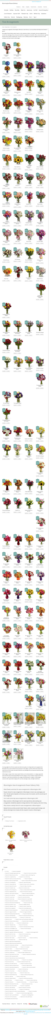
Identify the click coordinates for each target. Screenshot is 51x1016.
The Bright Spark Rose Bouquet (6, 315)
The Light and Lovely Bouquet (39, 654)
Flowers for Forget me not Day (10, 972)
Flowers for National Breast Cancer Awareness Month (15, 958)
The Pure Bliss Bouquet (6, 546)
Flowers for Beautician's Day (27, 983)
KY (42, 1012)
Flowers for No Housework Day (24, 934)
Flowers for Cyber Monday (10, 987)
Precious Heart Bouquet (6, 510)
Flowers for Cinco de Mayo (27, 959)
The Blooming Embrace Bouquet (28, 564)
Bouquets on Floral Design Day (10, 889)
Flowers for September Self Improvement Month (14, 932)
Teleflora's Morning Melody (40, 74)
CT (25, 1012)
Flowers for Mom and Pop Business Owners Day (24, 919)
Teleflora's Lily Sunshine (39, 93)
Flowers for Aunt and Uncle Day (24, 897)
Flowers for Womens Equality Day (11, 910)
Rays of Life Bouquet (17, 742)
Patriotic (13, 17)
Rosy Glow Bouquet (28, 260)
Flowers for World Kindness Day (11, 974)
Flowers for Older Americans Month (28, 967)
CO (23, 1012)
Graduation (43, 13)
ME (46, 1012)
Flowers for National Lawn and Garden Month (13, 943)
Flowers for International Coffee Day (12, 930)
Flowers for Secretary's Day (10, 939)
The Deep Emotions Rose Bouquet (17, 438)
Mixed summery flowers (39, 511)
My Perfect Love (17, 73)
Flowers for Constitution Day (10, 926)
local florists (7, 1010)
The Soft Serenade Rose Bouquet (17, 369)
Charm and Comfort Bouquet (6, 760)
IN (37, 1012)
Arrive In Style (28, 241)
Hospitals (27, 6)
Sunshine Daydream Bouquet (40, 492)
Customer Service (6, 1003)
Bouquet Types (7, 27)
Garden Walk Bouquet (28, 491)
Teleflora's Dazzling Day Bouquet (17, 55)
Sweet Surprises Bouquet (6, 55)
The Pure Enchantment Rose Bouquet (28, 369)
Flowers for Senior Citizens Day (25, 906)
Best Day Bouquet (28, 706)
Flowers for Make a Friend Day (25, 886)
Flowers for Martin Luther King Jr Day (28, 875)
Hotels (23, 6)
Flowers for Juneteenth (16, 871)
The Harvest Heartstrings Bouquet (28, 546)
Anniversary (29, 10)
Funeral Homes (33, 6)
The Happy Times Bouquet (6, 456)
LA (44, 1012)
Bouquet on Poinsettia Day (24, 989)
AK (16, 1012)
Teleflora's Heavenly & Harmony (17, 223)
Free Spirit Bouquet (29, 689)
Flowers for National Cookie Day (25, 987)
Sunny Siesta (6, 278)
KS (40, 1012)
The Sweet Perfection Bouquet (28, 582)
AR (19, 1012)
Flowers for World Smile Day (27, 945)
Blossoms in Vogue (6, 110)
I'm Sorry (7, 871)
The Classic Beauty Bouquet (6, 564)
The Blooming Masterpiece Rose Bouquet (40, 296)
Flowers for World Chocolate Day (26, 891)
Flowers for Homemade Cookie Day (11, 945)
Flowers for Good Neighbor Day (11, 928)
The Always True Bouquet (6, 582)
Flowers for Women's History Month (11, 921)
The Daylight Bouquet (28, 599)
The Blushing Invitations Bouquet (17, 618)
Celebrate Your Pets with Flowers (26, 996)
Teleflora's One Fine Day (28, 74)
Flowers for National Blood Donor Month (29, 880)
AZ (17, 1012)
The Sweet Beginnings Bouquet (39, 528)
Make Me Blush (39, 204)
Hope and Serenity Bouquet (40, 743)
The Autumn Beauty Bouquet (17, 654)
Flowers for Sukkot (8, 948)
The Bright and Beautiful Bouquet (6, 618)
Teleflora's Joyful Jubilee (28, 129)
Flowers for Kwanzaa (9, 993)
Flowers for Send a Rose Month (11, 985)
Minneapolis (32, 1011)
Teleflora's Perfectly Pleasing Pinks (17, 130)
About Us (13, 1003)
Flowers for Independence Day (10, 891)
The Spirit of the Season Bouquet (17, 672)
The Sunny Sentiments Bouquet (39, 438)
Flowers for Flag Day (34, 982)
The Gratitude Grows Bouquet (17, 600)
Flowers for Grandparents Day (22, 923)
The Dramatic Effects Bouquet (39, 546)
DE (27, 1012)
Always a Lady (39, 185)
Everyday (6, 10)
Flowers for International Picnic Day (11, 983)
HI (32, 1012)
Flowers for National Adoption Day (27, 974)
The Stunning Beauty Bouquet (39, 386)
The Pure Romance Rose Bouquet (6, 600)
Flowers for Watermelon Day (26, 900)
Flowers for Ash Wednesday (10, 915)
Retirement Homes (14, 1010)
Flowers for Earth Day (34, 937)
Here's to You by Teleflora (6, 93)
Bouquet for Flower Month (10, 969)
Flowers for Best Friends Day (32, 980)
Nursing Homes (21, 1010)
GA (30, 1012)
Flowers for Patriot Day (23, 924)
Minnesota (27, 1011)
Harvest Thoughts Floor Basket (28, 725)
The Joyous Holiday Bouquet (6, 690)
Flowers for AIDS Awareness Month (11, 956)
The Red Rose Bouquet (6, 350)
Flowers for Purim (8, 919)
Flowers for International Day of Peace (27, 926)
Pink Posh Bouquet (40, 689)
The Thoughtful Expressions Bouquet (6, 636)
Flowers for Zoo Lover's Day (10, 935)
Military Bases (30, 1010)
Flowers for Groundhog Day (10, 882)
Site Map (25, 1003)
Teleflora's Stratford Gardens (29, 111)
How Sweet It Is (17, 110)
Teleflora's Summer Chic (17, 93)
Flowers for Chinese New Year (10, 884)
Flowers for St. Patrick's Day (25, 917)
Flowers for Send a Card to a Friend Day (27, 884)
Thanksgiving (19, 17)
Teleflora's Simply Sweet (40, 260)
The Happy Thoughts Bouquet (6, 491)
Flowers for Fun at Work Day (24, 876)
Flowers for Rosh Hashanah (26, 928)
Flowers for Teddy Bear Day (10, 924)
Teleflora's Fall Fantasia (28, 148)
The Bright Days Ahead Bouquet (40, 600)
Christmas (25, 17)
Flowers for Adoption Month (10, 978)
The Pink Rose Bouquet (40, 332)
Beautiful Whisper (40, 278)
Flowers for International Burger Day (12, 967)
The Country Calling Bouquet (40, 636)
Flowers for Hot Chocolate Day (10, 996)
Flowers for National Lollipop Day (28, 893)
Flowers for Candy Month (25, 985)
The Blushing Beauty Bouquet (28, 618)
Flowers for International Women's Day (26, 915)
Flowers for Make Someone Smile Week (26, 895)
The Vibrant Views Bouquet (17, 582)
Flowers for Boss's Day (28, 950)
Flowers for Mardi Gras (27, 913)
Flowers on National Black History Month (27, 889)
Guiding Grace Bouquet (17, 724)
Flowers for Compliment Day (10, 876)
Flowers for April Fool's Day (10, 934)
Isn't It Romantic (17, 259)
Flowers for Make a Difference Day (24, 952)
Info (8, 76)
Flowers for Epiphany (28, 878)
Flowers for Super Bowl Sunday (25, 882)
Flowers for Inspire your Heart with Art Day (13, 878)
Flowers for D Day (8, 980)
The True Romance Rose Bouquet (17, 351)
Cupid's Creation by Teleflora (6, 186)
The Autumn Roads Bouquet (40, 618)
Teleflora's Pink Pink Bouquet (6, 242)
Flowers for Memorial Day (27, 965)
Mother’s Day (37, 13)
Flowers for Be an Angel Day (10, 908)
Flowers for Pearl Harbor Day (10, 989)
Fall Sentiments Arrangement (39, 725)
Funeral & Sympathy (43, 10)
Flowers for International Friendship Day (12, 902)
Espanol (33, 1)
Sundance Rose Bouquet (28, 438)
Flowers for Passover (22, 937)
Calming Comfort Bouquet (40, 707)
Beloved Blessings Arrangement (6, 725)
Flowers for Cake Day (9, 976)
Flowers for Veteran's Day (24, 972)
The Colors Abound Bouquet (6, 672)
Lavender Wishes (28, 185)
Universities (40, 6)
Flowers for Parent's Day (9, 899)
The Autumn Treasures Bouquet (6, 654)
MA (50, 1012)
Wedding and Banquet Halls (38, 1010)
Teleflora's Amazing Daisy (40, 111)
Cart (4, 76)
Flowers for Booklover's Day (10, 904)
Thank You (23, 10)
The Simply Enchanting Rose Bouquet (6, 420)
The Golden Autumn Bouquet (17, 491)
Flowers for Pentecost (9, 982)
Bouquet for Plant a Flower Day (11, 917)
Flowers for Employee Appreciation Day (12, 913)
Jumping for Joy (28, 204)
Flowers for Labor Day (9, 923)
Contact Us (19, 1003)
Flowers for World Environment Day (25, 978)
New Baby (17, 10)
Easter (31, 13)
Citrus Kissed (29, 92)
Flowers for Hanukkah (33, 991)
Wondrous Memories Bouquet (28, 743)
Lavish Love (17, 185)
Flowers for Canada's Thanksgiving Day (12, 950)
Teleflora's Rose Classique (28, 167)
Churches (45, 6)
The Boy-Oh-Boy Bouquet (28, 456)
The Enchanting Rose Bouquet (6, 333)
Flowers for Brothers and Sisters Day (12, 959)
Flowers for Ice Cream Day (10, 895)
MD (48, 1012)
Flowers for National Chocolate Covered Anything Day (15, 991)
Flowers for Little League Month (32, 932)
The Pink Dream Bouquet (17, 636)
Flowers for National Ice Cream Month (25, 899)
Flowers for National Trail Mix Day (27, 910)
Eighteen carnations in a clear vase (28, 511)
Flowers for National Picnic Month (11, 900)
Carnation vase (17, 510)
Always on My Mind (40, 166)
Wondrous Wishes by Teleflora (6, 223)
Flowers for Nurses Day (9, 961)
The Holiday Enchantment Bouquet (39, 672)
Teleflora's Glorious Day (6, 204)
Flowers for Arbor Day (23, 939)
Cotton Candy (17, 241)
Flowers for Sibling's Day (23, 935)
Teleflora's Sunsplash (6, 148)
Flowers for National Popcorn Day (11, 875)
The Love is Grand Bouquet (17, 546)
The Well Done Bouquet (40, 456)
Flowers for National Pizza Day (10, 886)
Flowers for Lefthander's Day (10, 906)
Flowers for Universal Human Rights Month (24, 993)
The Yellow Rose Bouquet (28, 278)
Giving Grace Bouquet (6, 742)
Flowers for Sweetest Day (9, 952)
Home (3, 27)
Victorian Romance (6, 260)
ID (34, 1012)
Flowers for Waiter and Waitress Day (12, 965)
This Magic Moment (40, 129)
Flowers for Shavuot (19, 980)
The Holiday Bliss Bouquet (28, 672)
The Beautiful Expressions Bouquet (40, 564)
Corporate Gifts (16, 13)
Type (35, 17)
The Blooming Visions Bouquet (17, 564)
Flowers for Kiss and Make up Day (25, 908)
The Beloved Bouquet (39, 368)
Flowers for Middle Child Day (24, 904)
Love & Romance (8, 13)
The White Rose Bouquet (6, 369)
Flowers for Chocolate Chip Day (11, 963)
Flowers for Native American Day (22, 948)
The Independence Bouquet (6, 438)
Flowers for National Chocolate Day (29, 954)
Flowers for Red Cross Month (27, 921)
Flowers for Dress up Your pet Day (30, 873)
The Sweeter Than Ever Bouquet (28, 654)
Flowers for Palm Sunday (9, 937)
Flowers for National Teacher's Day (23, 961)
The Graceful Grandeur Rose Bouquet (17, 333)
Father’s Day (7, 17)
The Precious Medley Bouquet (6, 130)
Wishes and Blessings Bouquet (17, 760)
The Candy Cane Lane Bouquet (17, 690)
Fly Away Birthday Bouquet (6, 74)
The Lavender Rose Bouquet (29, 333)
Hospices (25, 1010)
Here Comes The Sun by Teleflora (17, 148)
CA (21, 1012)
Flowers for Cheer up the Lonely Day (11, 893)
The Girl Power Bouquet (17, 456)
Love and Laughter (40, 241)
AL (14, 1012)
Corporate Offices (47, 1010)
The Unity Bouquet (6, 403)
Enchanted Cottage (29, 222)
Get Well (35, 10)
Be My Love (17, 278)
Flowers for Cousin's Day (9, 897)
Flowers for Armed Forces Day (26, 963)
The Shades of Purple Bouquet (39, 582)
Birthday (11, 10)
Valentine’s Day (24, 13)
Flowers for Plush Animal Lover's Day (12, 954)
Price (30, 17)
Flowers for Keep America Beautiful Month (12, 941)
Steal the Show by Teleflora (40, 223)
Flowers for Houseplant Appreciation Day (12, 873)
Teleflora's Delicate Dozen (17, 204)
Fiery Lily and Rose (6, 166)
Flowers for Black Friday (21, 976)
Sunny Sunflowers (17, 166)
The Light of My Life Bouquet (28, 636)
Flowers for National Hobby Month (11, 880)
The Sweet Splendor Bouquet (40, 473)
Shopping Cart (38, 1)
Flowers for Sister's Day (28, 902)
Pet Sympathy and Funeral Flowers (11, 998)
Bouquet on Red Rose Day (21, 982)
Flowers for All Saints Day (23, 969)
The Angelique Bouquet (17, 403)
